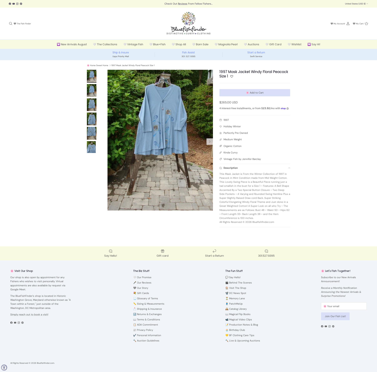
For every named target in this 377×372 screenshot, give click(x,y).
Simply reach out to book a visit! (29, 314)
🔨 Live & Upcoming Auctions (242, 340)
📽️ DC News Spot (235, 293)
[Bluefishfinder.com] (188, 23)
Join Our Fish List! (335, 316)
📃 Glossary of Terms (145, 298)
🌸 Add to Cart (255, 92)
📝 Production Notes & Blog (241, 324)
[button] (232, 77)
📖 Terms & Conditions (146, 319)
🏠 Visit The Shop (235, 288)
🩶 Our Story (140, 288)
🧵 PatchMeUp (234, 303)
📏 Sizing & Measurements (148, 303)
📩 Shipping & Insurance (147, 308)
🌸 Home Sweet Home (97, 65)
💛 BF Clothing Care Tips (239, 335)
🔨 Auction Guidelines (146, 340)
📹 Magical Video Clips (238, 319)
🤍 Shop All (179, 44)
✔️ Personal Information (147, 335)
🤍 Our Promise (142, 277)
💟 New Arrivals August (72, 44)
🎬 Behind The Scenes (238, 282)
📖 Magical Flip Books (237, 314)
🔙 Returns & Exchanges (147, 314)
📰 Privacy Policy (143, 330)
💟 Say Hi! (313, 44)
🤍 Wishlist (294, 44)
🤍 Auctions (251, 44)
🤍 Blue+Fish (157, 44)
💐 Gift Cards (141, 293)
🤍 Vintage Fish (133, 44)
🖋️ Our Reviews (142, 282)
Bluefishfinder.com (45, 363)
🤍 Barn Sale (200, 44)
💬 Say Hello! (232, 277)
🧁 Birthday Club (235, 330)
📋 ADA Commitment (145, 324)
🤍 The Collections (105, 44)
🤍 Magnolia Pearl (226, 44)
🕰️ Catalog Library (236, 308)
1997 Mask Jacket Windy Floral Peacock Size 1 (132, 65)
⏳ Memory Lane (235, 298)
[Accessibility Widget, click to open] (4, 368)
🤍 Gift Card (273, 44)
